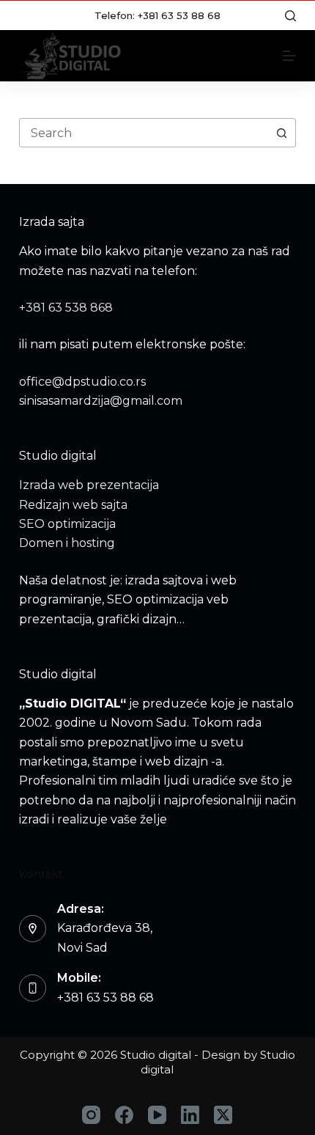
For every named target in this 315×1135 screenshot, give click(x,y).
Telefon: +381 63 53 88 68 (157, 15)
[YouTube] (157, 1115)
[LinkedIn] (190, 1115)
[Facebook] (124, 1115)
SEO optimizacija (67, 524)
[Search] (290, 15)
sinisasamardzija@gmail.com (100, 401)
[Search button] (281, 133)
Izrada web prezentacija (89, 485)
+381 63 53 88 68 (105, 997)
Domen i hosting (67, 543)
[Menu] (289, 55)
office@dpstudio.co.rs (82, 382)
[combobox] (143, 132)
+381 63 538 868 (66, 308)
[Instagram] (91, 1115)
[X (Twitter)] (223, 1115)
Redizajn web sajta (73, 505)
